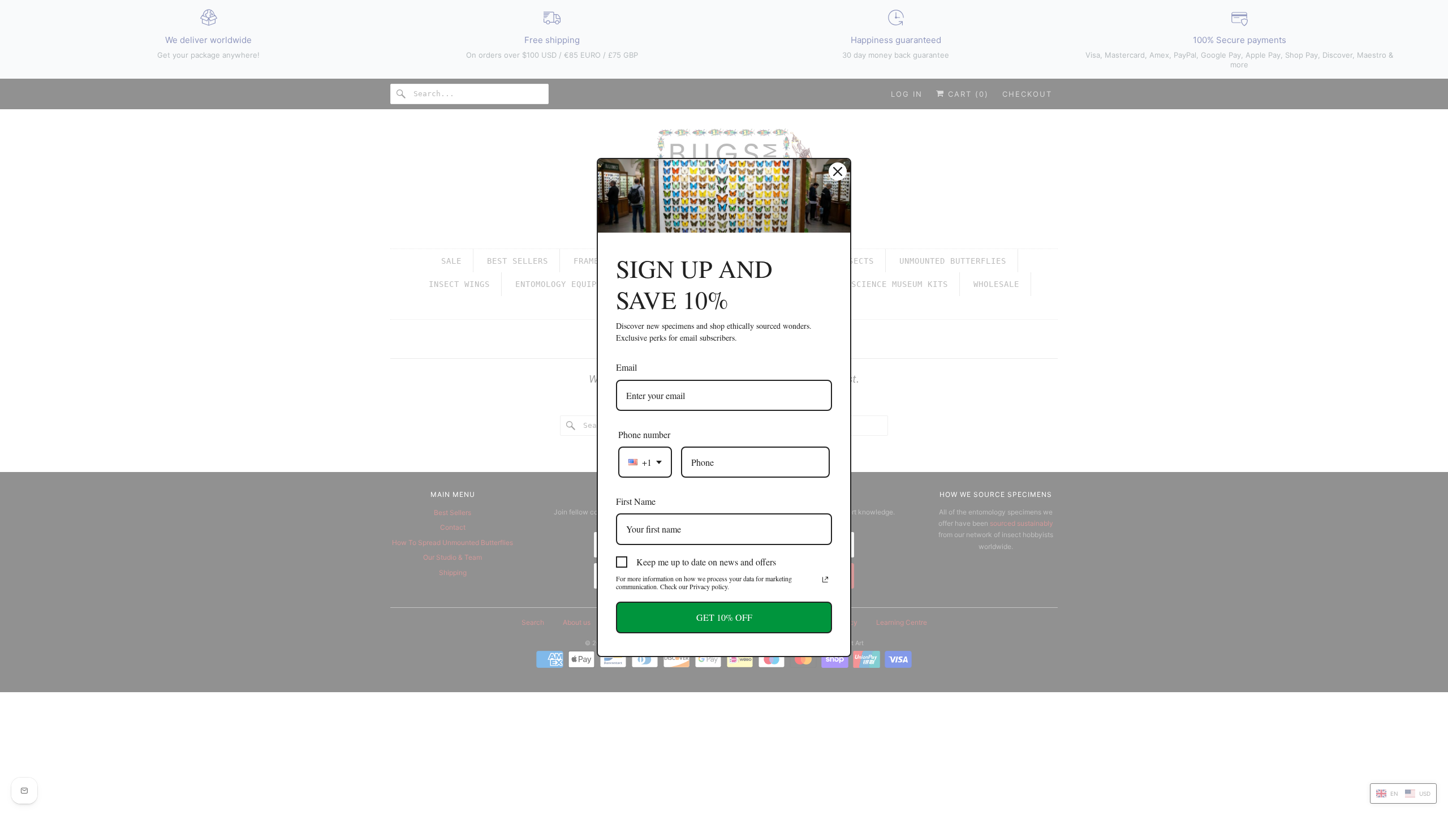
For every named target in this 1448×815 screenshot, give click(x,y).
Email (626, 367)
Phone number (644, 434)
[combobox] (645, 462)
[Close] (837, 171)
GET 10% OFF (724, 617)
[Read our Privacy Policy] (825, 579)
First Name (636, 501)
